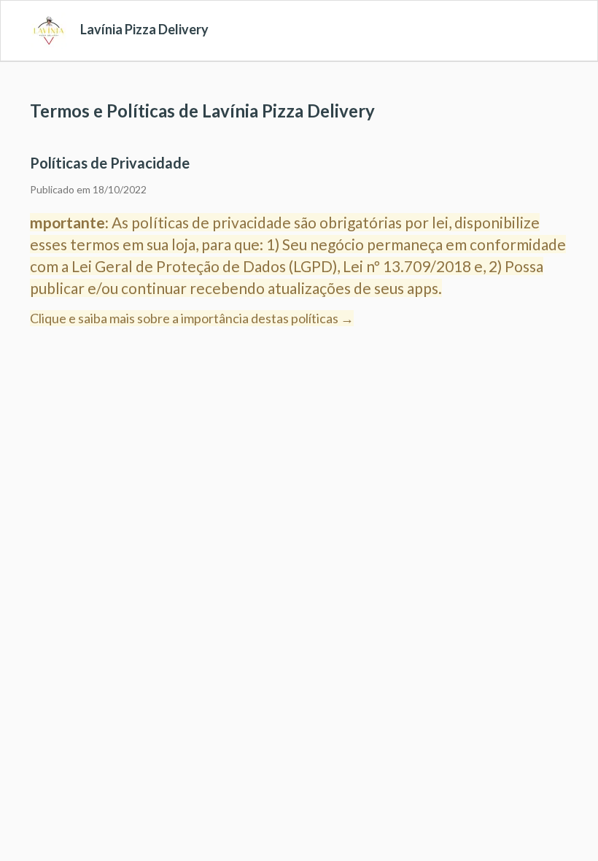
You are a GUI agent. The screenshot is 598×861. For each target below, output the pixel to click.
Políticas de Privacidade (110, 162)
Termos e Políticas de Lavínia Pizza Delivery (202, 110)
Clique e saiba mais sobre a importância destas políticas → (192, 318)
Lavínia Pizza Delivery (144, 29)
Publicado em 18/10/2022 (88, 189)
